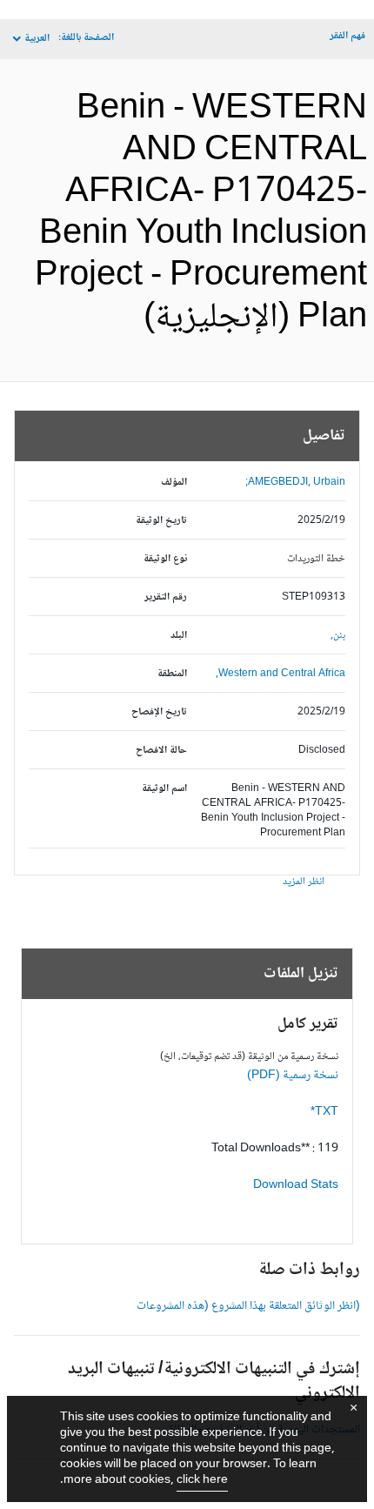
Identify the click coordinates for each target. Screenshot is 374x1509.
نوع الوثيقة (165, 559)
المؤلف (174, 482)
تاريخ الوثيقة (161, 520)
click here (202, 1480)
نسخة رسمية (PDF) (292, 1075)
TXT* (324, 1112)
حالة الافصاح (161, 750)
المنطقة (172, 674)
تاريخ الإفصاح (159, 712)
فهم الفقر (347, 36)
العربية (37, 39)
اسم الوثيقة (164, 788)
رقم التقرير (165, 597)
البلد (178, 635)
